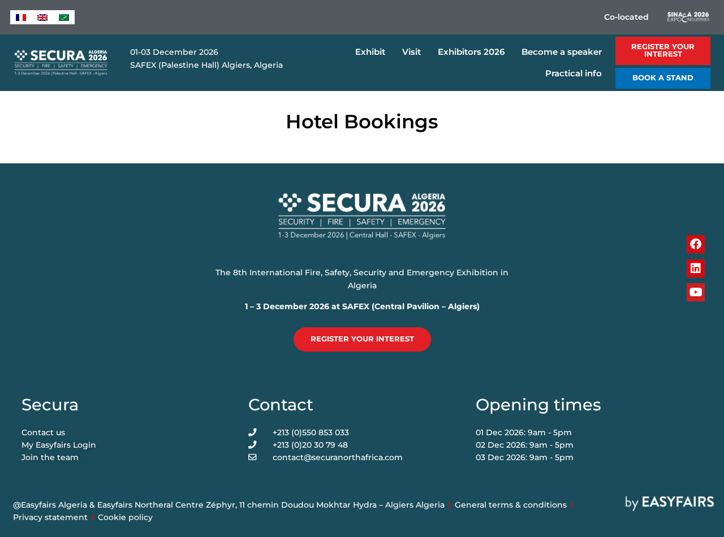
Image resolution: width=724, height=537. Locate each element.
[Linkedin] (696, 268)
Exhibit (370, 51)
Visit (411, 51)
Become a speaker (562, 51)
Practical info (573, 73)
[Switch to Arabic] (64, 17)
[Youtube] (696, 292)
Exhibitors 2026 (471, 51)
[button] (662, 51)
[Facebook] (696, 244)
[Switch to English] (42, 17)
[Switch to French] (21, 17)
